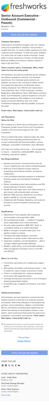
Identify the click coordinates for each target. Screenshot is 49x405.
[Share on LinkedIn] (3, 365)
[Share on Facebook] (6, 365)
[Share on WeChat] (19, 365)
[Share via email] (12, 365)
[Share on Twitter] (9, 365)
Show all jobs (5, 395)
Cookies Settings (24, 341)
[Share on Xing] (16, 365)
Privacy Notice (24, 337)
